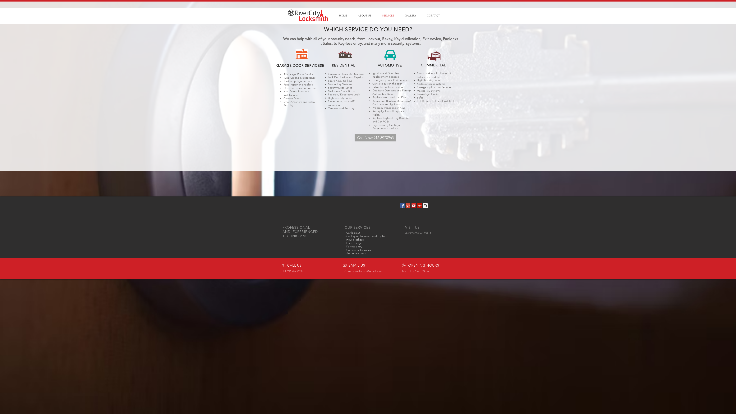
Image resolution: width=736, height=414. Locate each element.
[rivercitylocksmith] (425, 205)
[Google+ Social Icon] (408, 205)
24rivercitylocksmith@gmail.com (363, 271)
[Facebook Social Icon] (402, 205)
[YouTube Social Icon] (414, 205)
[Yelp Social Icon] (419, 205)
